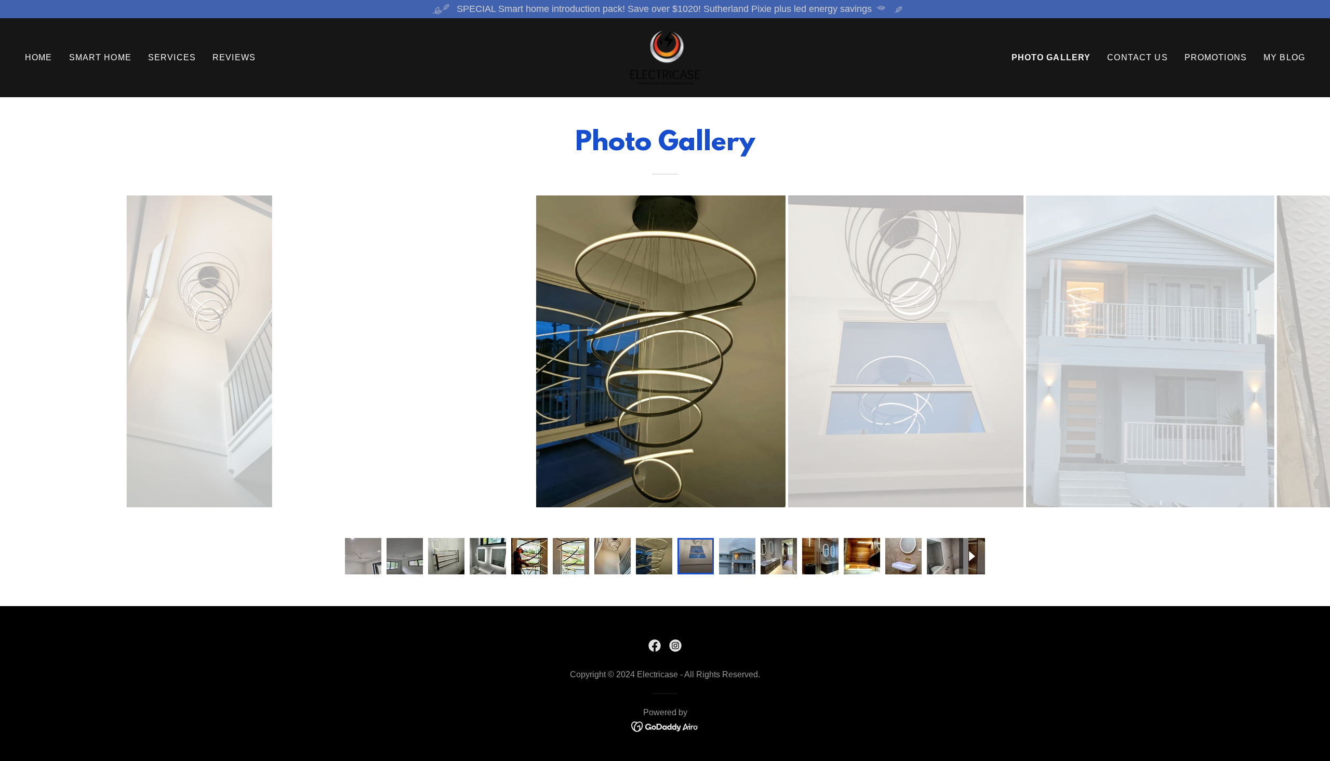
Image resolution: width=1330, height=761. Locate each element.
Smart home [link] (100, 57)
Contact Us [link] (1137, 57)
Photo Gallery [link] (1051, 57)
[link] (665, 57)
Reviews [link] (234, 57)
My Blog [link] (1284, 57)
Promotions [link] (1216, 57)
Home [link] (38, 57)
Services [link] (172, 57)
